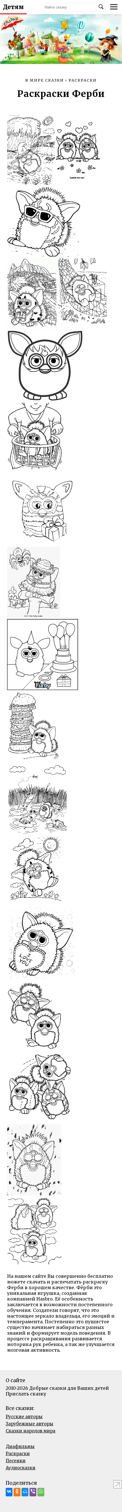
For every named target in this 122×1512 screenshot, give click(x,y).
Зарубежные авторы (29, 1423)
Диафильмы (20, 1446)
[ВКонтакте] (9, 1492)
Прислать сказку (26, 1394)
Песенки (16, 1460)
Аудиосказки (20, 1468)
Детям (13, 7)
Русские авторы (24, 1416)
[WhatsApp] (40, 1492)
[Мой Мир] (25, 1492)
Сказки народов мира (30, 1431)
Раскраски (18, 1453)
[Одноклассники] (17, 1492)
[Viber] (33, 1492)
